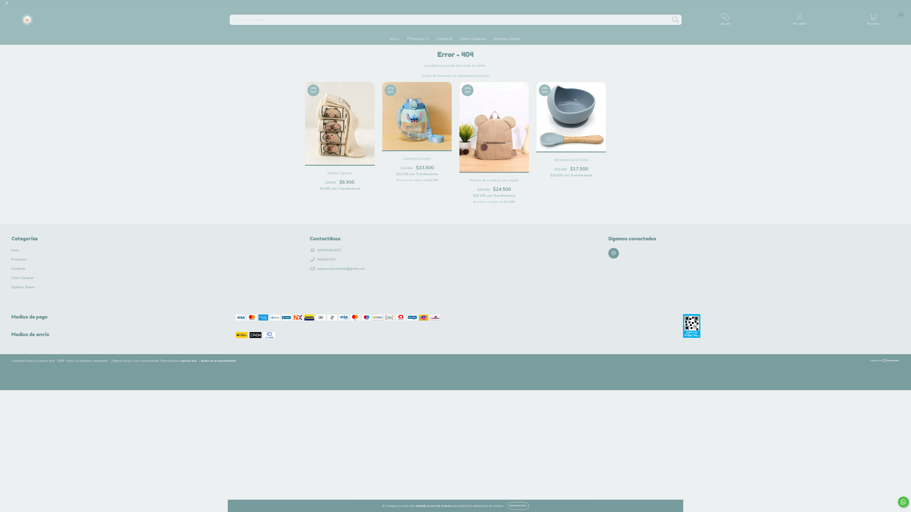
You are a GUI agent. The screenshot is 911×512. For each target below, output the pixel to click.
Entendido (518, 505)
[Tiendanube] (885, 361)
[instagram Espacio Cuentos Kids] (7, 3)
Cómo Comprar (473, 39)
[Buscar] (675, 19)
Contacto (445, 39)
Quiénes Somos (507, 39)
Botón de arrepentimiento (218, 361)
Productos (416, 39)
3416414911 (326, 259)
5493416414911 (329, 250)
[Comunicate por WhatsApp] (903, 502)
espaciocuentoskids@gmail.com (341, 268)
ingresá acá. (188, 361)
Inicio (394, 39)
